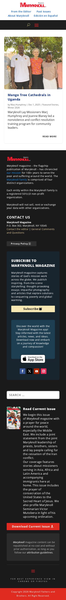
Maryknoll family (17, 179)
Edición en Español (46, 15)
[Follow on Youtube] (36, 371)
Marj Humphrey (18, 104)
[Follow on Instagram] (43, 371)
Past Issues (44, 11)
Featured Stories (50, 104)
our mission (14, 172)
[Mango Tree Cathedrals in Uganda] (33, 63)
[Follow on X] (29, 371)
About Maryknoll (18, 15)
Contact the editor (18, 229)
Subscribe (31, 309)
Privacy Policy (19, 243)
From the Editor (21, 11)
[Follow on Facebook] (22, 371)
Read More (50, 136)
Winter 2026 (14, 107)
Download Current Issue (31, 526)
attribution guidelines (40, 552)
